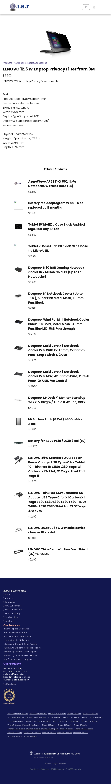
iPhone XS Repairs (49, 725)
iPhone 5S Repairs (80, 732)
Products (7, 62)
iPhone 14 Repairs (74, 713)
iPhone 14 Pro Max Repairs (17, 713)
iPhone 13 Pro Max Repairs (17, 717)
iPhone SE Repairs (64, 732)
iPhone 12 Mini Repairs (50, 721)
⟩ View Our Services (12, 605)
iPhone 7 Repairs (66, 729)
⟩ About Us (8, 598)
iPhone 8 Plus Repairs (16, 729)
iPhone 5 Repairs (30, 736)
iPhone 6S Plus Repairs (84, 729)
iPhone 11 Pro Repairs (90, 721)
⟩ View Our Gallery (11, 613)
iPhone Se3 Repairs (90, 713)
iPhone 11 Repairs (14, 725)
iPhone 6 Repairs (49, 732)
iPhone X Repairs (80, 725)
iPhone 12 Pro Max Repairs (92, 717)
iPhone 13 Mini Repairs (72, 717)
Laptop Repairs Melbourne (16, 640)
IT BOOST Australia (73, 769)
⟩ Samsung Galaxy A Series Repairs (20, 655)
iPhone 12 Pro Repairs (16, 721)
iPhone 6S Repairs (14, 732)
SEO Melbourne (57, 769)
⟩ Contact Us (9, 602)
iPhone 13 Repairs (55, 717)
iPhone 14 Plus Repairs (57, 713)
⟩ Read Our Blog (11, 617)
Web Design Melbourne (39, 769)
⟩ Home (6, 594)
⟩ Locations (8, 621)
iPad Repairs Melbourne (15, 632)
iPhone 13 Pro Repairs (37, 717)
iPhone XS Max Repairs (31, 725)
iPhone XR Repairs (65, 725)
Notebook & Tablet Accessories (30, 62)
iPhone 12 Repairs (33, 721)
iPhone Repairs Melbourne (16, 628)
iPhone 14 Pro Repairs (38, 713)
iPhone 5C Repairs (14, 736)
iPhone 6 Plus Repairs (32, 732)
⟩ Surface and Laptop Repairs (18, 659)
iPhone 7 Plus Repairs (49, 729)
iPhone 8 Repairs (33, 729)
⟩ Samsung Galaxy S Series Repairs (20, 644)
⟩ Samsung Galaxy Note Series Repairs (22, 647)
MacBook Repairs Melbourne (18, 636)
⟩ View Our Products (12, 609)
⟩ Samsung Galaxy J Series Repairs (20, 651)
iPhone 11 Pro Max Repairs (70, 721)
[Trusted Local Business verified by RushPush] (38, 696)
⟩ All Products (9, 684)
